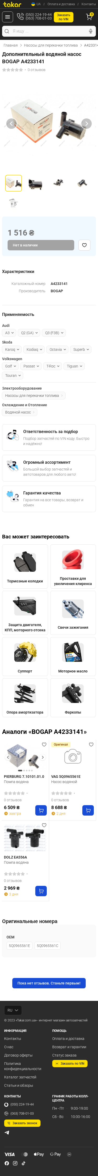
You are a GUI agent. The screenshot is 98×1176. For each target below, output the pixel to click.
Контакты (89, 4)
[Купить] (41, 810)
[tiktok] (23, 1163)
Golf (8, 366)
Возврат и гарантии (69, 1047)
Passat (29, 366)
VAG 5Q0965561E (65, 776)
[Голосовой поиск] (90, 31)
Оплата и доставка (61, 4)
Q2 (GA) (27, 333)
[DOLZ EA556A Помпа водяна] (25, 838)
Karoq (10, 349)
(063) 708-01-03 (22, 1113)
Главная (11, 45)
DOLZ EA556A (15, 857)
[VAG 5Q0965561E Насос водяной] (72, 757)
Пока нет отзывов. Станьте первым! (49, 983)
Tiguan (72, 366)
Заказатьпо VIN (63, 17)
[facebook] (6, 1163)
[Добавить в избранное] (84, 245)
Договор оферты (18, 1055)
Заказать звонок (25, 1123)
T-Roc (51, 366)
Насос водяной (64, 782)
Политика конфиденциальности (22, 1066)
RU (10, 1010)
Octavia (56, 349)
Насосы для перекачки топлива (51, 45)
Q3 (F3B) (52, 333)
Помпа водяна (16, 782)
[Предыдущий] (11, 124)
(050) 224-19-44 (22, 1104)
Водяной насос (18, 412)
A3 (7, 333)
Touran (11, 375)
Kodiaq (32, 349)
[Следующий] (86, 124)
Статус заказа (64, 1055)
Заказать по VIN (72, 1063)
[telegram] (6, 1132)
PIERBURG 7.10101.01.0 (24, 776)
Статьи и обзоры (18, 1085)
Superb (79, 349)
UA (39, 4)
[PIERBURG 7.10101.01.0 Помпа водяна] (25, 757)
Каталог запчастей (20, 1077)
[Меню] (7, 16)
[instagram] (15, 1163)
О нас (8, 1047)
